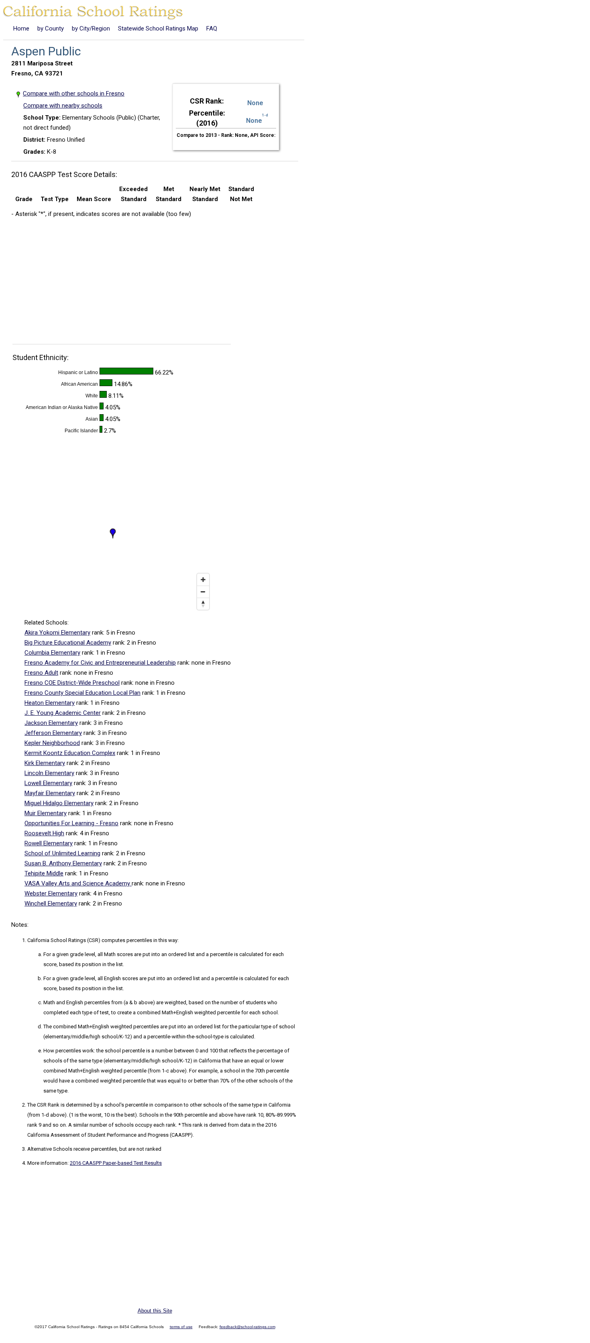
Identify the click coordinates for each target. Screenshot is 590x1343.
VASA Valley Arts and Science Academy (78, 883)
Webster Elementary (50, 893)
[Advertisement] (78, 283)
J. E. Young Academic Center (62, 712)
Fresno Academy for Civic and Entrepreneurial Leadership (100, 662)
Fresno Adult (41, 672)
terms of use (181, 1327)
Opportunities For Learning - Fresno (71, 823)
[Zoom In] (203, 580)
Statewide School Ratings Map (158, 28)
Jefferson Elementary (53, 733)
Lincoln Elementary (49, 773)
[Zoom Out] (203, 592)
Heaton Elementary (49, 702)
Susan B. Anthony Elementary (63, 863)
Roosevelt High (44, 833)
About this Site (155, 1311)
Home (21, 28)
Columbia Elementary (52, 652)
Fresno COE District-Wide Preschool (72, 682)
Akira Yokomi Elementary (57, 632)
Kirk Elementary (44, 763)
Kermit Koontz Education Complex (69, 753)
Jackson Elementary (51, 722)
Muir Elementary (45, 813)
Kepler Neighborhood (52, 743)
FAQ (211, 28)
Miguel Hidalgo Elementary (59, 803)
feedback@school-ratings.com (247, 1327)
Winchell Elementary (50, 903)
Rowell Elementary (48, 843)
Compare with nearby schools (62, 105)
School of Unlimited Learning (62, 853)
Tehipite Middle (43, 873)
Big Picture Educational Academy (67, 642)
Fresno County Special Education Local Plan (82, 692)
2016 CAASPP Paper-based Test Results (116, 1163)
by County (50, 28)
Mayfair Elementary (49, 793)
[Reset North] (203, 604)
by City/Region (91, 28)
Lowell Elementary (48, 783)
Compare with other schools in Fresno (73, 93)
